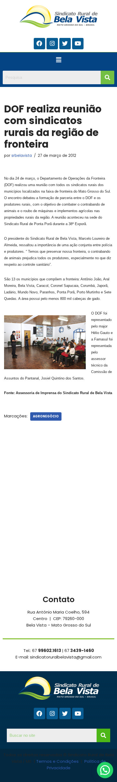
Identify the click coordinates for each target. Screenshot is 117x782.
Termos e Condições (58, 761)
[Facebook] (39, 43)
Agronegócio (46, 416)
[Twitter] (65, 43)
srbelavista (21, 155)
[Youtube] (78, 43)
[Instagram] (52, 43)
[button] (58, 60)
